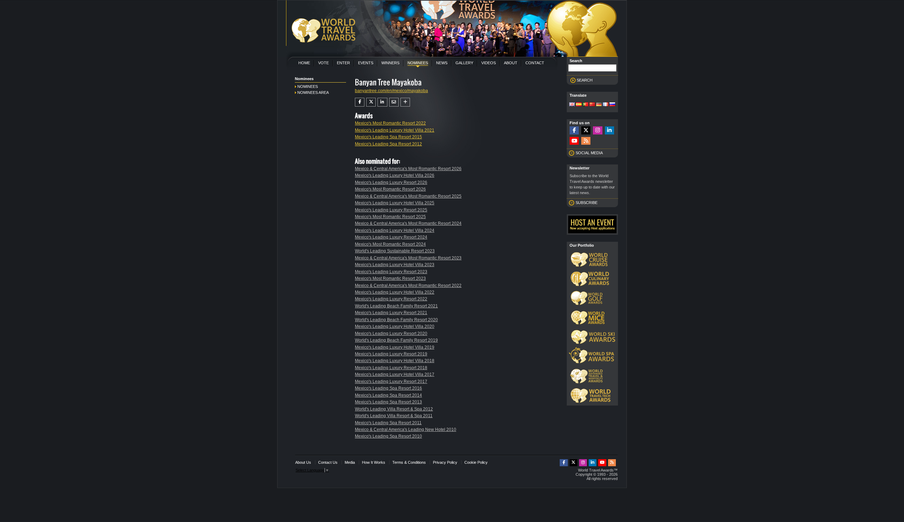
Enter (343, 63)
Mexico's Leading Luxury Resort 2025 (391, 210)
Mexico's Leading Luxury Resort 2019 (391, 354)
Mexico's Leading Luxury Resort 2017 (391, 381)
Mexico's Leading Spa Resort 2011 (388, 422)
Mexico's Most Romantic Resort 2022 (390, 123)
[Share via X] (371, 102)
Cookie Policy (476, 462)
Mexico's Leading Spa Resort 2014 (388, 395)
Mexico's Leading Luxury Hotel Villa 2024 (394, 230)
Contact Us (328, 462)
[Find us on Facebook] (574, 130)
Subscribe (586, 202)
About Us (303, 462)
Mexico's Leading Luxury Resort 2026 (391, 182)
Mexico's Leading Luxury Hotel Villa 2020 (394, 326)
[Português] (585, 104)
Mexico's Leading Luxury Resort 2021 (391, 312)
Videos (488, 63)
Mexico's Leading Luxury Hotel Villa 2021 (394, 130)
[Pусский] (612, 104)
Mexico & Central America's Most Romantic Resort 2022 (408, 285)
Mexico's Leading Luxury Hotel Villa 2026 (394, 175)
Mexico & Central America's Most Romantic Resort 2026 (408, 168)
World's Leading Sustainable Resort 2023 (395, 250)
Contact (534, 63)
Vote (323, 63)
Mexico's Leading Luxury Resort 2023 (391, 271)
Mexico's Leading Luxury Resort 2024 (391, 237)
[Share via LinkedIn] (382, 102)
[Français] (605, 104)
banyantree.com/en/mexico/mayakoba (391, 90)
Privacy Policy (445, 462)
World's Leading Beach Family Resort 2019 (396, 340)
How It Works (373, 462)
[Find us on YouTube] (574, 141)
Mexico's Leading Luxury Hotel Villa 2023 (394, 264)
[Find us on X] (585, 130)
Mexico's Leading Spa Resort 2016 (388, 388)
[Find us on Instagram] (597, 130)
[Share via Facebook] (359, 102)
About (510, 63)
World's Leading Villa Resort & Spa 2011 (394, 415)
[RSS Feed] (585, 141)
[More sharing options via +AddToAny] (405, 102)
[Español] (579, 104)
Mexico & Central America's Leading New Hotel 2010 (405, 429)
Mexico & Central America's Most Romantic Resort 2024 (408, 223)
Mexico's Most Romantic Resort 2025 (390, 216)
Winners (390, 63)
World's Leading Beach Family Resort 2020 (396, 319)
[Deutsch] (599, 104)
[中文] (592, 104)
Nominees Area (313, 92)
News (441, 63)
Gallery (464, 63)
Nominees (418, 63)
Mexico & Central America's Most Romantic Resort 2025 (408, 196)
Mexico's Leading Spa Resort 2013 (388, 402)
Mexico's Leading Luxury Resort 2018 (391, 367)
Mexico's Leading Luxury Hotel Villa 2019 (394, 347)
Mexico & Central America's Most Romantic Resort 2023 (408, 258)
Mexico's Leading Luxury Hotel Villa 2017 (394, 374)
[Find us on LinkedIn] (609, 130)
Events (365, 63)
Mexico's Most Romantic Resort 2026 (390, 189)
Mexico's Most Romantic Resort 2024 (390, 244)
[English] (572, 104)
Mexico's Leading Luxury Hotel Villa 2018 (394, 360)
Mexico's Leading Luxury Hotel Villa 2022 (394, 292)
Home (304, 63)
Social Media (589, 153)
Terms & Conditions (409, 462)
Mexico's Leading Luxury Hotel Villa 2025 (394, 202)
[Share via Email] (393, 102)
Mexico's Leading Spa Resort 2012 (388, 144)
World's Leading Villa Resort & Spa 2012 (394, 409)
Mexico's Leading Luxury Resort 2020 (391, 333)
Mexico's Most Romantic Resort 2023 (390, 278)
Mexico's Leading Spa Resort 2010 (388, 436)
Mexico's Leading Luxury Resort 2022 (391, 298)
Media (350, 462)
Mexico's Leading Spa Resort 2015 (388, 136)
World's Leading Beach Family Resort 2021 (396, 306)
